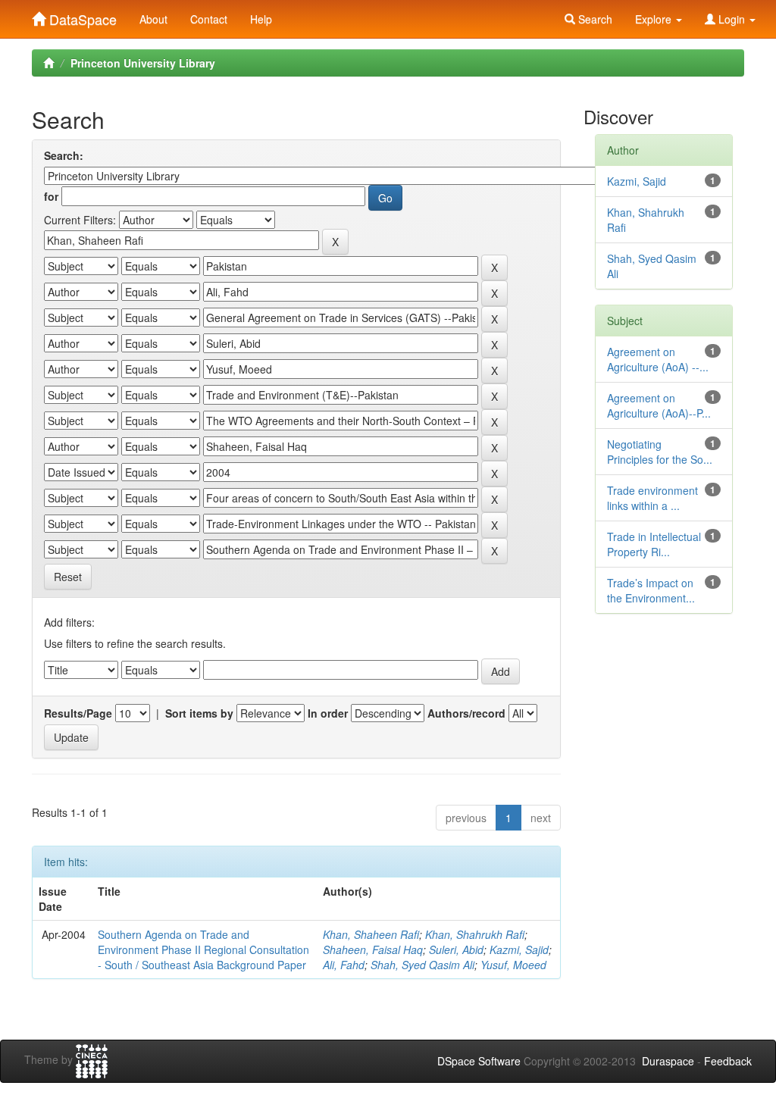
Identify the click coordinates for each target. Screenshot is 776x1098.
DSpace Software (479, 1060)
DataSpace (81, 16)
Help (261, 19)
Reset (68, 576)
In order (328, 713)
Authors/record (466, 713)
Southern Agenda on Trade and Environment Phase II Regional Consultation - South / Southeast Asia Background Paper (203, 949)
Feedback (728, 1060)
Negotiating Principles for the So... (659, 451)
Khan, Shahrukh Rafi (474, 934)
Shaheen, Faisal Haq (373, 949)
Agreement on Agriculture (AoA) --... (658, 359)
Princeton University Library (142, 62)
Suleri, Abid (456, 949)
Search (593, 19)
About (153, 19)
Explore (654, 19)
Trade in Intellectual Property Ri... (654, 544)
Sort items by (199, 713)
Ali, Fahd (344, 964)
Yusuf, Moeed (513, 964)
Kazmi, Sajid (519, 949)
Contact (208, 19)
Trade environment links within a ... (652, 498)
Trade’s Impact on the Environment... (651, 590)
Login (731, 19)
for (51, 196)
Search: (63, 155)
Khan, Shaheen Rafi (371, 934)
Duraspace (668, 1060)
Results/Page (78, 713)
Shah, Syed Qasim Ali (422, 964)
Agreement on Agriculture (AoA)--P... (659, 405)
